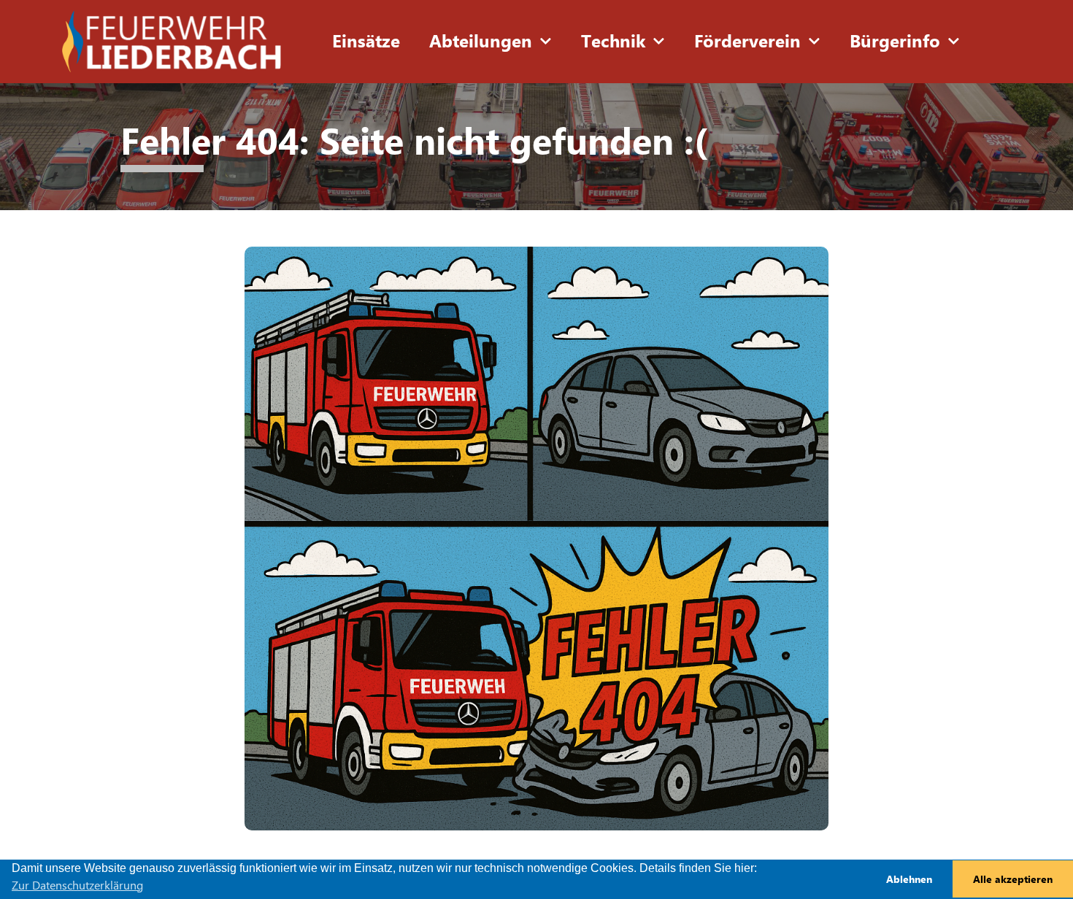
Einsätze (366, 41)
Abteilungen (480, 41)
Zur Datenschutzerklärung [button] (77, 885)
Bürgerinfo (895, 41)
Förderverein (747, 41)
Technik (613, 41)
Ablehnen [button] (909, 879)
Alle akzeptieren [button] (1013, 879)
